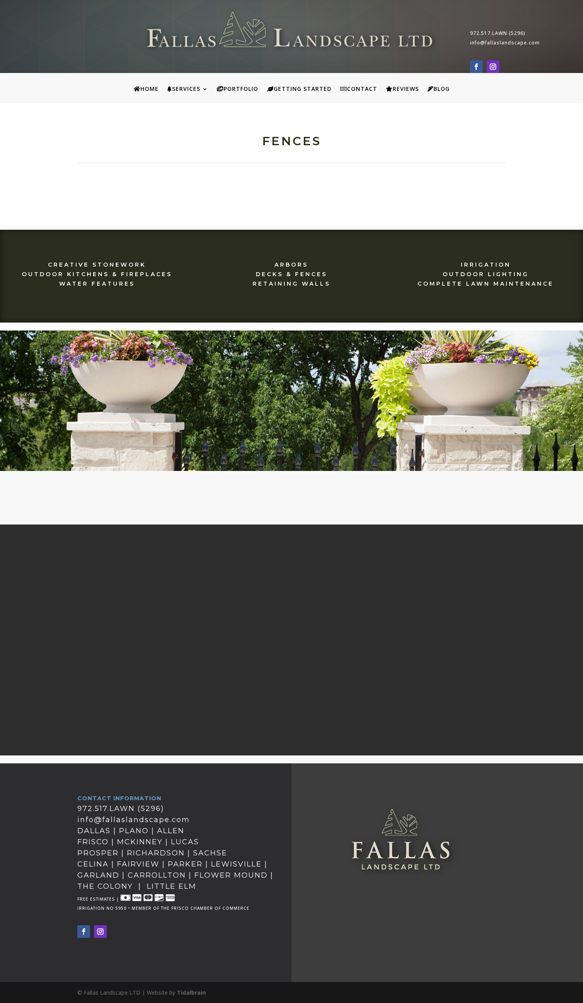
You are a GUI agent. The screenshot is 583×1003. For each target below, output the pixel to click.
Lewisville (236, 864)
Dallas (94, 830)
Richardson (157, 853)
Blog (441, 89)
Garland (98, 875)
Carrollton (157, 875)
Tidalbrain (191, 992)
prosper (98, 853)
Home (149, 89)
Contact (362, 89)
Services (186, 89)
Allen (170, 830)
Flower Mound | (233, 875)
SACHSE (210, 853)
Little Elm (171, 886)
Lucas (185, 842)
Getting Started (303, 89)
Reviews (406, 89)
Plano (134, 830)
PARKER (185, 864)
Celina (94, 864)
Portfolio (241, 89)
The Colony (105, 886)
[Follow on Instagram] (493, 66)
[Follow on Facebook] (476, 66)
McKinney (140, 842)
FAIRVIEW (139, 864)
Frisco (93, 842)
